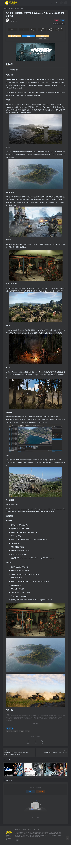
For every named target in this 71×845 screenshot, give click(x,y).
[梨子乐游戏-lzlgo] (9, 832)
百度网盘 (43, 36)
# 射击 (27, 731)
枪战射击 (16, 8)
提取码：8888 (42, 38)
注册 (41, 792)
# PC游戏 (9, 731)
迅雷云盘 (29, 36)
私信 (63, 20)
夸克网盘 (15, 36)
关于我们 (36, 829)
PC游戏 (11, 8)
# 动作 (15, 731)
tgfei (11, 19)
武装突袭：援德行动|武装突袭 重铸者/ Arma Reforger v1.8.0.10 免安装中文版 (35, 14)
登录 (31, 792)
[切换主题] (67, 838)
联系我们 (30, 829)
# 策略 (21, 731)
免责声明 (23, 829)
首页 (6, 8)
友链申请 (17, 829)
